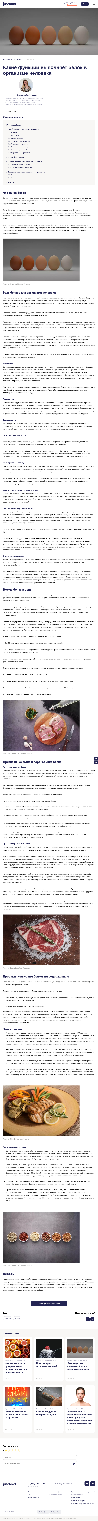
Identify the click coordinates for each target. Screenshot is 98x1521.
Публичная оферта (78, 1501)
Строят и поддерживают (20, 153)
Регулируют (15, 135)
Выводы (11, 182)
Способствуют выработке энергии (24, 150)
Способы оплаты (77, 1495)
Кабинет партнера (55, 1495)
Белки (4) (7, 1318)
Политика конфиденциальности (82, 1504)
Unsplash (27, 284)
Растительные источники (20, 178)
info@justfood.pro (64, 1483)
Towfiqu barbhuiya (17, 753)
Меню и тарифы (54, 1492)
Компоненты (7, 59)
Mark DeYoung (15, 1139)
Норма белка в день (16, 157)
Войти (85, 4)
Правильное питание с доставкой (83, 1492)
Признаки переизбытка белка (22, 167)
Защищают (15, 132)
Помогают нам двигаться (20, 141)
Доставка (31, 1492)
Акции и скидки (33, 1498)
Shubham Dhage (16, 284)
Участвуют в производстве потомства (25, 147)
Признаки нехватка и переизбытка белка (25, 161)
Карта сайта (75, 1498)
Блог (29, 1495)
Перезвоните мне (72, 5)
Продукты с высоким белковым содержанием (26, 172)
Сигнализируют (17, 138)
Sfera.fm (11, 108)
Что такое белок (14, 125)
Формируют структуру (20, 144)
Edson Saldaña (15, 968)
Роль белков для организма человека (23, 129)
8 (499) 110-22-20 (71, 3)
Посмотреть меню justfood (49, 1304)
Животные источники (19, 175)
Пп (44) (17, 1318)
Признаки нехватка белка (20, 164)
